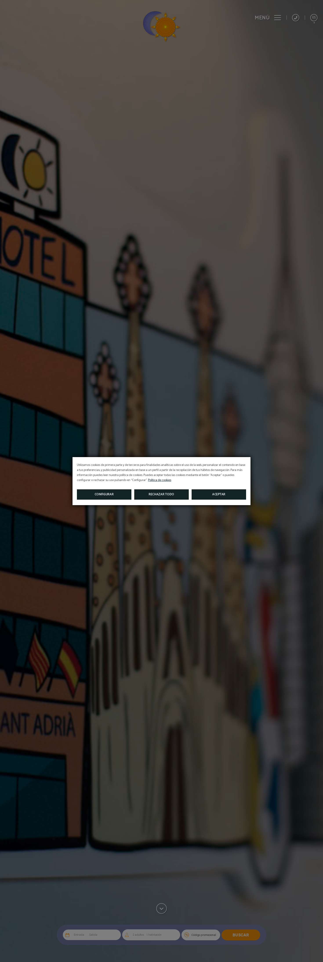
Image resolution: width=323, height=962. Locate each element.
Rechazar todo (161, 494)
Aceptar (218, 494)
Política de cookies (159, 480)
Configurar (104, 494)
